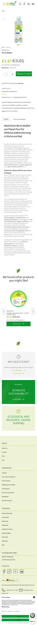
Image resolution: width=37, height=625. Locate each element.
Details (6, 119)
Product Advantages (19, 119)
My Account (24, 3)
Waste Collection (7, 513)
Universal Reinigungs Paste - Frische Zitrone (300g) (17, 313)
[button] (33, 4)
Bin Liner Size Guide (8, 493)
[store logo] (11, 4)
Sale (3, 545)
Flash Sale (5, 537)
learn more (17, 399)
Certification (6, 489)
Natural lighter (6, 533)
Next (33, 311)
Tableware (5, 525)
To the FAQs (17, 373)
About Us (5, 448)
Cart (3, 460)
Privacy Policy (6, 481)
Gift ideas (5, 541)
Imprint (4, 473)
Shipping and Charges (8, 485)
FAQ (3, 456)
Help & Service (17, 370)
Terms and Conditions (8, 477)
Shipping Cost (16, 65)
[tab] (6, 119)
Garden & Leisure (7, 529)
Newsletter (5, 497)
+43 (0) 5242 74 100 (12, 590)
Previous (4, 311)
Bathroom (5, 521)
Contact (4, 452)
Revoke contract (7, 500)
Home (5, 11)
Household (5, 517)
